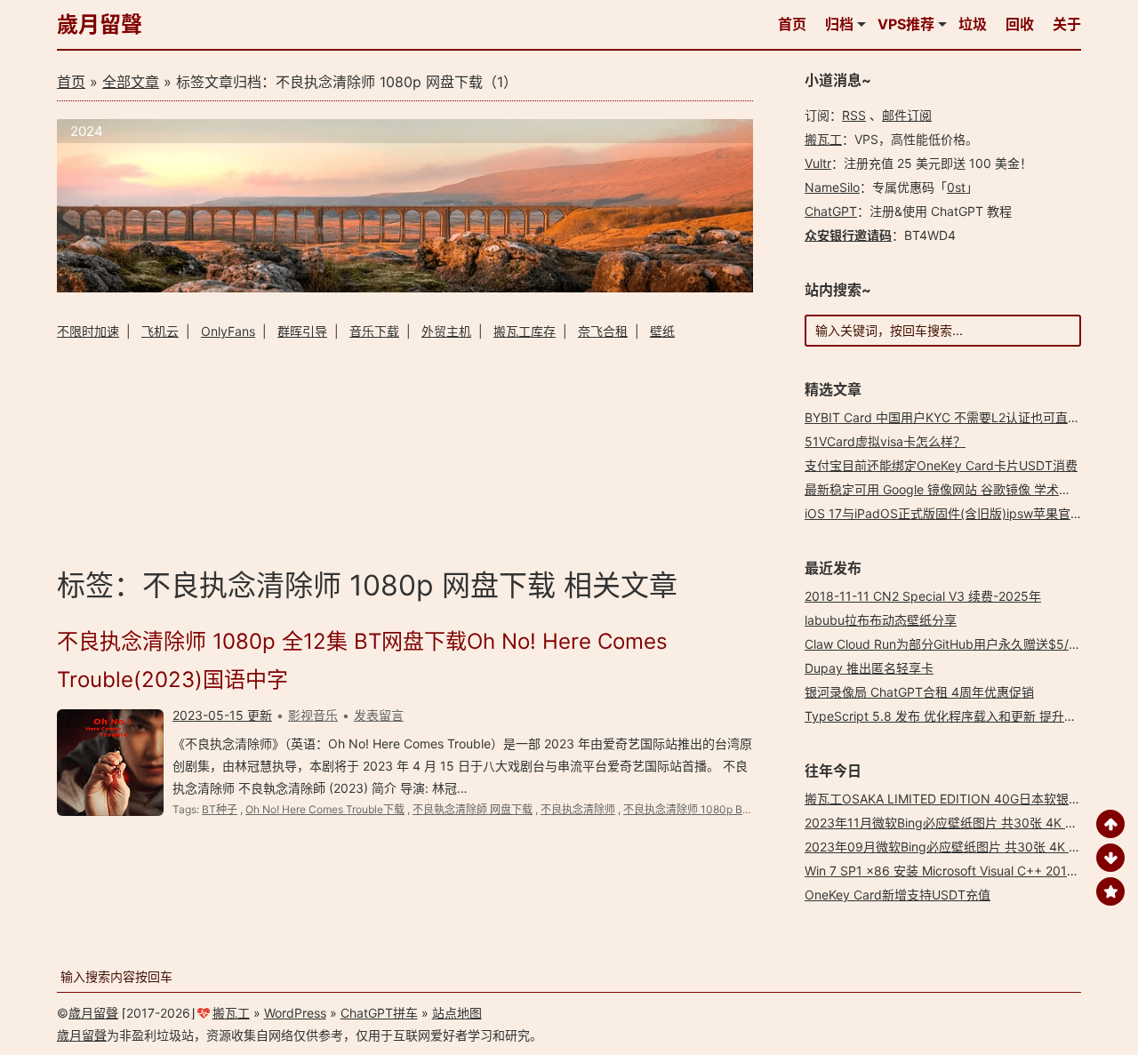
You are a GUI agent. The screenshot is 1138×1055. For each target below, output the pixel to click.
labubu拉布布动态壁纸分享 (881, 619)
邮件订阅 (907, 115)
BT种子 (219, 809)
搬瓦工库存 (524, 331)
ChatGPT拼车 (379, 1012)
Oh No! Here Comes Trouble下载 (325, 809)
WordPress (295, 1012)
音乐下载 (374, 331)
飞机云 (160, 331)
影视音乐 (313, 715)
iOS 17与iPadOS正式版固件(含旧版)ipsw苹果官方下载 (956, 513)
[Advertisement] (405, 451)
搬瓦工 (823, 139)
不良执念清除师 (578, 809)
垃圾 (972, 24)
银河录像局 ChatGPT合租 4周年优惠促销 (919, 691)
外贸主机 (446, 331)
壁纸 (662, 331)
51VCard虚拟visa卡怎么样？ (885, 441)
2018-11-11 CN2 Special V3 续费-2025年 (923, 595)
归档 (839, 24)
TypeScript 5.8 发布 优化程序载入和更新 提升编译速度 (959, 715)
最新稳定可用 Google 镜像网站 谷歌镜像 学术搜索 (944, 489)
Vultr (818, 163)
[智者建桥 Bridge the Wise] (405, 287)
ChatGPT (831, 211)
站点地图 (457, 1012)
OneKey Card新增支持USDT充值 (897, 894)
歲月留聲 (99, 24)
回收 (1020, 24)
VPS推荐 (906, 24)
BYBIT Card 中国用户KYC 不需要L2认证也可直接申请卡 (961, 417)
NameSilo (832, 187)
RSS (854, 115)
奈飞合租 (603, 331)
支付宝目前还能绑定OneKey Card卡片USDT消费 (941, 465)
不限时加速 (88, 331)
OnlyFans (228, 331)
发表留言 (379, 715)
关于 (1067, 24)
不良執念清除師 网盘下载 (473, 809)
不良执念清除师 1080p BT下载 (697, 809)
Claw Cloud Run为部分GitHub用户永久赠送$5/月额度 (955, 643)
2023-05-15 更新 (222, 715)
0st (956, 187)
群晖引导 (302, 331)
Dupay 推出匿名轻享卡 (869, 667)
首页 (792, 24)
